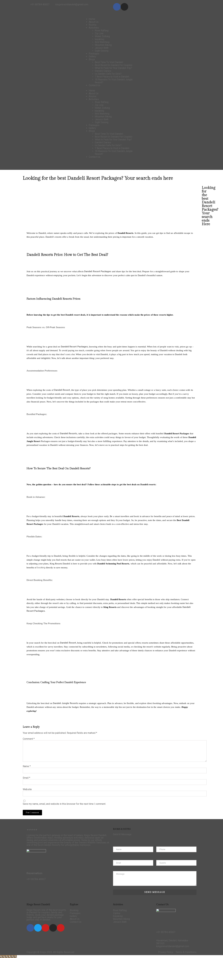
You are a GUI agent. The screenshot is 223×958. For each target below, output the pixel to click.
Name (27, 766)
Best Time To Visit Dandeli (109, 62)
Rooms (92, 24)
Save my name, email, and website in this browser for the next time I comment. (64, 803)
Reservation (34, 873)
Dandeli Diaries (103, 70)
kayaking (99, 39)
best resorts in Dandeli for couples (46, 911)
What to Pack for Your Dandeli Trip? (113, 68)
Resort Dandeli (98, 835)
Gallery (92, 56)
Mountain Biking (103, 45)
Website (27, 789)
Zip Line (99, 33)
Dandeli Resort (92, 271)
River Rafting (101, 30)
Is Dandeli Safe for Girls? (108, 73)
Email (26, 777)
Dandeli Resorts (52, 845)
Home (92, 19)
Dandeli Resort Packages (74, 346)
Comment (29, 738)
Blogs (92, 59)
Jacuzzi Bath (101, 47)
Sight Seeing (101, 50)
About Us (93, 21)
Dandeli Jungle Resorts (65, 703)
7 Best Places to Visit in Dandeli (112, 76)
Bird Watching (102, 42)
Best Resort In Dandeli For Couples (113, 65)
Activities (94, 27)
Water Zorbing (102, 36)
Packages (94, 53)
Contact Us (94, 85)
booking (41, 567)
